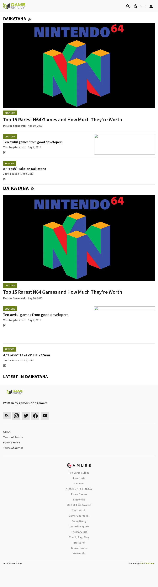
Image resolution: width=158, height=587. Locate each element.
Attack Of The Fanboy (79, 489)
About (6, 431)
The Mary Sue (79, 532)
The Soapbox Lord (14, 147)
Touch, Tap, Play (79, 537)
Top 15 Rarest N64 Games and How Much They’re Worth (62, 119)
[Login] (151, 6)
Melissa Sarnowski (14, 125)
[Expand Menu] (143, 6)
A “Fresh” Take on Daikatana (24, 168)
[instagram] (16, 416)
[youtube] (45, 416)
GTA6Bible (79, 553)
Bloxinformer (79, 548)
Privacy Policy (11, 442)
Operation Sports (79, 526)
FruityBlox (79, 542)
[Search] (128, 6)
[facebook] (35, 416)
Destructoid (79, 510)
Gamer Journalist (79, 515)
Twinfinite (79, 478)
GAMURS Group (147, 563)
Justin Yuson (11, 173)
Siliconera (79, 499)
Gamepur (79, 483)
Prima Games (79, 494)
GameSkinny (79, 521)
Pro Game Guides (79, 472)
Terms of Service (13, 437)
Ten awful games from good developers (33, 142)
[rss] (7, 416)
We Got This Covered (79, 505)
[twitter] (26, 416)
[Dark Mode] (136, 6)
